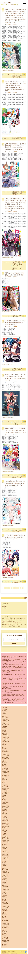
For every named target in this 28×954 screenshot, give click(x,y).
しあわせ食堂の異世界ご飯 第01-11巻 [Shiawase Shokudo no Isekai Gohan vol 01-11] (12, 700)
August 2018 (4, 844)
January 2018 (5, 854)
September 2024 (5, 741)
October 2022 (5, 774)
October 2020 (5, 807)
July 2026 (4, 710)
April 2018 (4, 850)
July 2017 (4, 862)
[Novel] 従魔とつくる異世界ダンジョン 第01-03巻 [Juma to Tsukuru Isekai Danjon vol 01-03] (15, 430)
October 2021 (5, 791)
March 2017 (4, 868)
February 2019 (5, 836)
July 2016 (4, 879)
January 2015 (5, 905)
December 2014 (5, 906)
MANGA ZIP (4, 951)
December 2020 (5, 805)
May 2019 (4, 831)
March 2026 (4, 716)
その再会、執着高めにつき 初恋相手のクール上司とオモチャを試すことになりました (14, 657)
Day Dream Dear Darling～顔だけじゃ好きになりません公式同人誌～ (14, 684)
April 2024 (4, 748)
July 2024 (4, 744)
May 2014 (4, 916)
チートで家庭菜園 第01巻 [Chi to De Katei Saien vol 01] (14, 702)
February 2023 (5, 768)
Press (5, 952)
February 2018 (5, 852)
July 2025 (4, 727)
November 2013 (5, 924)
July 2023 (4, 761)
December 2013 (5, 923)
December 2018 (5, 838)
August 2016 (4, 878)
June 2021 (4, 796)
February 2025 (5, 734)
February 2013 (5, 937)
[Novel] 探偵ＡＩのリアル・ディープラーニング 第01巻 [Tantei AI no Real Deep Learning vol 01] (15, 377)
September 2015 (5, 893)
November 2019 (5, 823)
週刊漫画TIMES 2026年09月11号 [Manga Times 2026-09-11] (14, 675)
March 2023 (4, 767)
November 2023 (5, 755)
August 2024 (4, 743)
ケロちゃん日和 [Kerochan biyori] (9, 672)
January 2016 (5, 888)
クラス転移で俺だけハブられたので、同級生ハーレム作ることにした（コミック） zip (17, 267)
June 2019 (4, 830)
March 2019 (4, 834)
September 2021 (5, 792)
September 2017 (5, 860)
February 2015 (5, 903)
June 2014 (4, 914)
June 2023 (4, 762)
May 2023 (4, 764)
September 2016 (5, 876)
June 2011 (4, 945)
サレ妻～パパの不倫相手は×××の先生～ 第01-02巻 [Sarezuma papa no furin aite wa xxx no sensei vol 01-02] (14, 695)
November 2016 (5, 874)
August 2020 (4, 810)
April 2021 (4, 799)
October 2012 (5, 943)
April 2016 (4, 883)
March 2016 (4, 885)
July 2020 (4, 812)
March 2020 (4, 817)
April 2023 (4, 765)
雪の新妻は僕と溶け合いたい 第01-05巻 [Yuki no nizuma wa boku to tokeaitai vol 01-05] (15, 483)
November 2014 (5, 907)
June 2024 (4, 745)
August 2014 (4, 912)
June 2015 (4, 898)
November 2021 (5, 789)
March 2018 (4, 851)
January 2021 (5, 803)
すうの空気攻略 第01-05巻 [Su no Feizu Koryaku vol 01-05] (15, 536)
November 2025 (5, 722)
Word (3, 952)
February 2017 (5, 869)
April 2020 (4, 816)
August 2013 (4, 929)
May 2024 (4, 747)
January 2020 (5, 820)
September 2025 (5, 724)
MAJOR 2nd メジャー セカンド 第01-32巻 (11, 677)
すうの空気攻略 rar (16, 581)
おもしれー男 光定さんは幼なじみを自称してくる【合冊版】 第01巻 (14, 662)
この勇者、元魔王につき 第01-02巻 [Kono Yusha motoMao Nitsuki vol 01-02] (15, 322)
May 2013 (4, 933)
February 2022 (5, 785)
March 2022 (4, 784)
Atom (8, 953)
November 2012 (5, 941)
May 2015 (4, 899)
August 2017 (4, 861)
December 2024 (5, 737)
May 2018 (4, 848)
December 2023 (5, 754)
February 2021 (5, 802)
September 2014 (5, 910)
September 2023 (5, 758)
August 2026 (4, 709)
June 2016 (4, 881)
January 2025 (5, 736)
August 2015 (4, 895)
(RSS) (6, 953)
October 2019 (5, 824)
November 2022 (5, 772)
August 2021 (4, 793)
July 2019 (4, 829)
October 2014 (5, 909)
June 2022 (4, 779)
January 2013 (5, 938)
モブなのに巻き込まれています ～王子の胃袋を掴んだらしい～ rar (17, 138)
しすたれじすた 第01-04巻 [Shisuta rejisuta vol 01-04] (13, 664)
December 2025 (5, 720)
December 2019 (5, 822)
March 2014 (4, 919)
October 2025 (5, 723)
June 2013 (4, 931)
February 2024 (5, 751)
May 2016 (4, 882)
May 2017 (4, 865)
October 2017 (5, 858)
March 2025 (4, 733)
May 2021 (4, 798)
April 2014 (4, 917)
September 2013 (5, 927)
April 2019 (4, 833)
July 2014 (4, 913)
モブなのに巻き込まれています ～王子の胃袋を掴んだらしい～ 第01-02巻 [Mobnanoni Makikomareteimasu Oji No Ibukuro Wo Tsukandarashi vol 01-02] (15, 86)
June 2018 (4, 847)
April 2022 (4, 782)
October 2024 (5, 740)
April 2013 (4, 934)
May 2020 (4, 814)
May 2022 (4, 781)
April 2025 (4, 731)
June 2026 (4, 712)
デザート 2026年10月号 (7, 692)
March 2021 (4, 800)
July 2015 (4, 896)
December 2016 (5, 872)
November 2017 (5, 857)
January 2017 (5, 871)
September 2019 (5, 826)
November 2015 (5, 891)
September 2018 (5, 843)
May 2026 (4, 713)
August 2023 (4, 760)
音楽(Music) (4, 606)
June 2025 (4, 729)
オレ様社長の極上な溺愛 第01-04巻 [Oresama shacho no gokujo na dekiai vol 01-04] (14, 660)
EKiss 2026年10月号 (6, 688)
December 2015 (5, 889)
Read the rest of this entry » (7, 70)
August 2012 (4, 944)
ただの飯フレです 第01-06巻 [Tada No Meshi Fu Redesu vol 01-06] (14, 691)
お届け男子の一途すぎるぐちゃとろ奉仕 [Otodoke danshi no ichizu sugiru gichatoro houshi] (14, 668)
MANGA (15, 24)
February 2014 (5, 920)
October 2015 (5, 892)
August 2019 (4, 827)
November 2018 (5, 840)
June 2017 (4, 864)
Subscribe (14, 643)
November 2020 (5, 806)
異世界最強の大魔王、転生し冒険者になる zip (17, 193)
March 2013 (4, 936)
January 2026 (5, 719)
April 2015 (4, 900)
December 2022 (5, 771)
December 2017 (5, 855)
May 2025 (4, 730)
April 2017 (4, 867)
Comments (13, 953)
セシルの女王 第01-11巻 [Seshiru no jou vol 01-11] (13, 666)
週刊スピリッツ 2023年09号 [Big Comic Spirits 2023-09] (14, 274)
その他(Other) (5, 608)
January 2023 (5, 769)
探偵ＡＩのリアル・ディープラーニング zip (17, 423)
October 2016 (5, 875)
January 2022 (5, 786)
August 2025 (4, 726)
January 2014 (5, 921)
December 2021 (5, 788)
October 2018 (5, 841)
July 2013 (4, 930)
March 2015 (4, 902)
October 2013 (5, 926)
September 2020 (5, 809)
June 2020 (4, 813)
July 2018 (4, 845)
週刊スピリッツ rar (16, 315)
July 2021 (4, 795)
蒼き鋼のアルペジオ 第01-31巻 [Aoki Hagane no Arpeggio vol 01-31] (12, 671)
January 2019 (5, 837)
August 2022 (4, 776)
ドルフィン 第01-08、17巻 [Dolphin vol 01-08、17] (13, 698)
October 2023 (5, 757)
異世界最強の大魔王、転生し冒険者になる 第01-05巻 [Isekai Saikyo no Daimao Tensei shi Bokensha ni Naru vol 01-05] (15, 146)
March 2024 (4, 750)
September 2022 (5, 775)
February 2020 (5, 819)
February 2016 (5, 886)
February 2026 (5, 717)
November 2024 (5, 738)
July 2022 (4, 778)
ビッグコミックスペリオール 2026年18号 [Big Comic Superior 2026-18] (13, 687)
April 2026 (4, 715)
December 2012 (5, 940)
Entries (3, 953)
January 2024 (5, 753)
